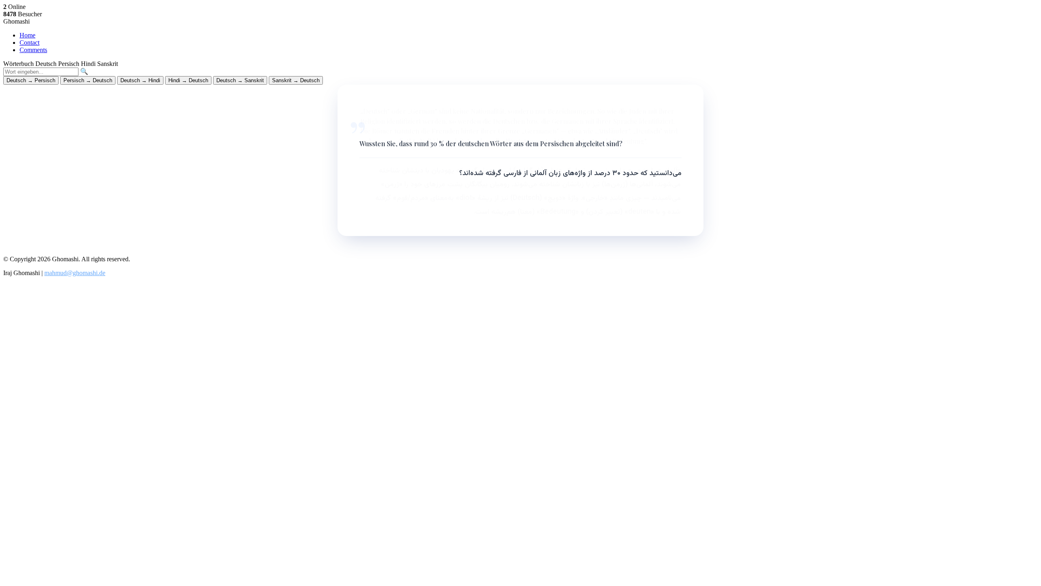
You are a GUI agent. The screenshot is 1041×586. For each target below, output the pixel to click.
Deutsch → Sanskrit (240, 80)
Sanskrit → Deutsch (296, 80)
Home (27, 35)
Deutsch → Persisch (31, 80)
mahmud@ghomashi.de (74, 272)
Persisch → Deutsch (87, 80)
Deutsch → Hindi (140, 80)
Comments (33, 49)
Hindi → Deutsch (188, 80)
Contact (29, 42)
